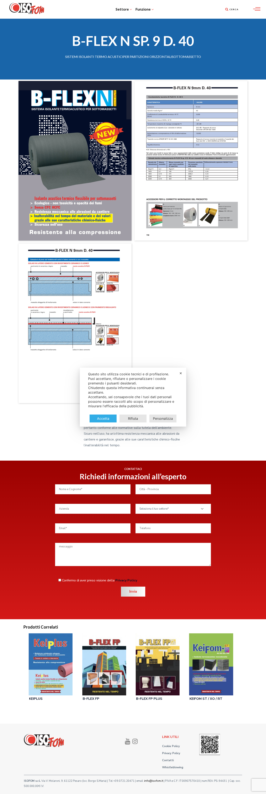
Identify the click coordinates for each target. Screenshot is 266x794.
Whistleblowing (172, 767)
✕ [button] (180, 373)
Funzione (143, 9)
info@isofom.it (153, 781)
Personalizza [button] (163, 418)
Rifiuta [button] (133, 418)
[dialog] (133, 397)
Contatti (168, 760)
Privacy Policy (126, 580)
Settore (122, 9)
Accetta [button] (103, 418)
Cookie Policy (171, 746)
